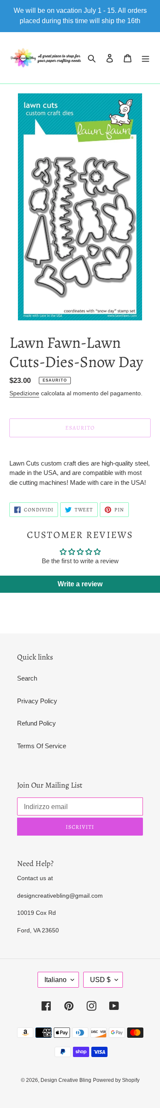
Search (27, 678)
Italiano (55, 979)
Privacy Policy (37, 701)
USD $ (100, 979)
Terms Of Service (41, 746)
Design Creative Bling (66, 1080)
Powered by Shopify (116, 1080)
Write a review (80, 584)
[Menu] (145, 58)
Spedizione (24, 393)
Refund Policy (36, 723)
